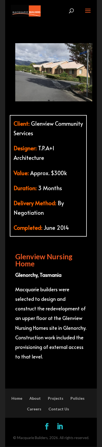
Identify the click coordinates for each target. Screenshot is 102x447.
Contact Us (58, 409)
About (35, 398)
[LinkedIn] (60, 426)
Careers (34, 409)
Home (16, 398)
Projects (55, 398)
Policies (77, 398)
